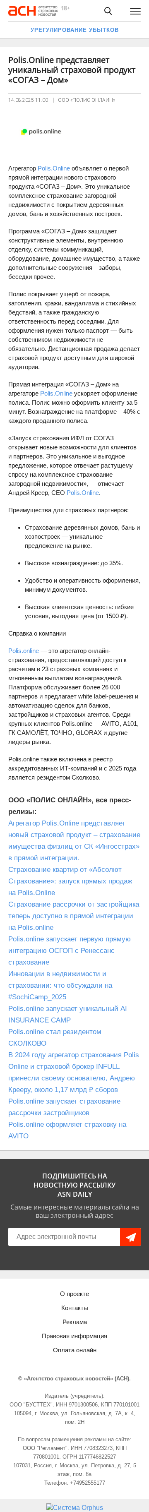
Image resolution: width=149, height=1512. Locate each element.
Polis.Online (54, 168)
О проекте (74, 1293)
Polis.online (24, 650)
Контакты (74, 1307)
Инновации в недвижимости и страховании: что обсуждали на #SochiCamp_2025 (60, 985)
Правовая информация (74, 1335)
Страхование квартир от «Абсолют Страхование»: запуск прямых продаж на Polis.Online (70, 881)
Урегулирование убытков (75, 30)
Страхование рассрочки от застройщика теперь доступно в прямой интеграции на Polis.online (73, 915)
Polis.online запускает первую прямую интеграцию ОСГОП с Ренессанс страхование (69, 950)
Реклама (74, 1321)
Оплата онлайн (74, 1350)
